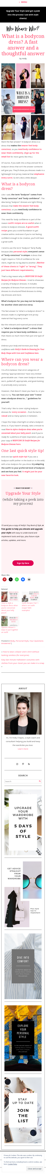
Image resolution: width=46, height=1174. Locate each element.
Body (12, 641)
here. (18, 444)
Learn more (23, 749)
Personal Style (22, 641)
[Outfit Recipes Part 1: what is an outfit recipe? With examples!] (31, 597)
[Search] (39, 781)
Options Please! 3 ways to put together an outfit (9, 629)
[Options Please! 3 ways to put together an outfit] (10, 621)
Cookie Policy (12, 1164)
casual (4, 416)
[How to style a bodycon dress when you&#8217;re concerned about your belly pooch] (10, 597)
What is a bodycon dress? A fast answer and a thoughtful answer (23, 44)
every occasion (19, 412)
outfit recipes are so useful (21, 223)
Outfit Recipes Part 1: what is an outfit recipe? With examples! (30, 606)
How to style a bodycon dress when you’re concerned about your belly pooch (9, 608)
